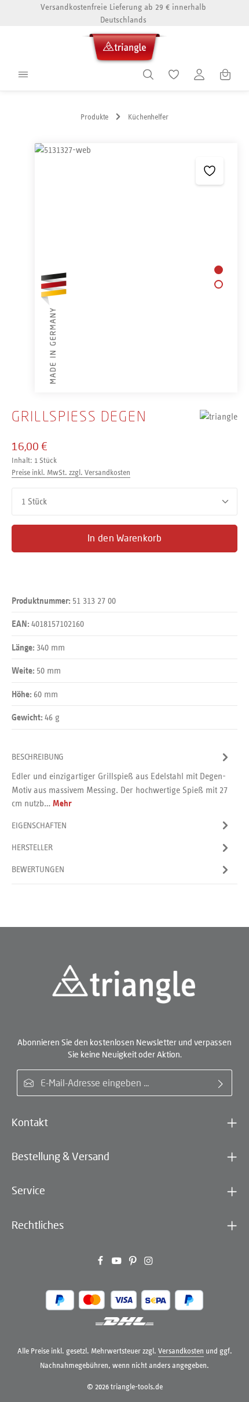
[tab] (122, 780)
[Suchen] (148, 74)
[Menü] (23, 74)
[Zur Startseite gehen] (124, 45)
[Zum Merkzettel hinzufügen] (210, 171)
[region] (124, 267)
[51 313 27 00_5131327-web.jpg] (136, 267)
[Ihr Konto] (199, 74)
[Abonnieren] (221, 1083)
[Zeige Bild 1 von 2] (218, 270)
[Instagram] (148, 1263)
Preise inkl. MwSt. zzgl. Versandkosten (71, 472)
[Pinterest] (134, 1263)
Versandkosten (181, 1351)
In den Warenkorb (124, 538)
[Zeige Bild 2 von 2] (218, 284)
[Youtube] (117, 1263)
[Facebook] (101, 1263)
